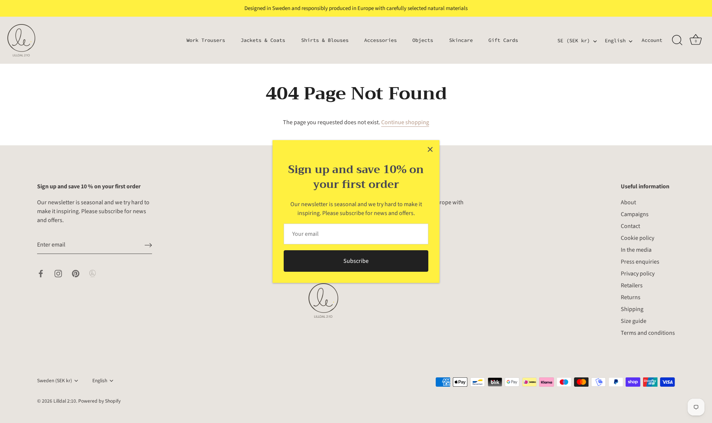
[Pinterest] (75, 273)
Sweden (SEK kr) (54, 380)
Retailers (632, 285)
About (628, 202)
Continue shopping (405, 122)
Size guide (633, 321)
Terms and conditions (648, 333)
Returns (630, 297)
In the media (636, 250)
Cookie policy (637, 238)
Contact (630, 226)
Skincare (461, 40)
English (615, 41)
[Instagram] (58, 273)
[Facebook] (40, 273)
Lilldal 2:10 (64, 400)
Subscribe (356, 261)
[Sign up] (148, 245)
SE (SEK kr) (573, 41)
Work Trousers (206, 40)
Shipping (632, 309)
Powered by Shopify (99, 400)
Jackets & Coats (263, 40)
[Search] (677, 40)
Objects (422, 40)
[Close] (430, 149)
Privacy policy (638, 274)
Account (652, 40)
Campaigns (635, 214)
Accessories (380, 40)
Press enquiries (640, 262)
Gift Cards (503, 40)
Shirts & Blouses (325, 40)
